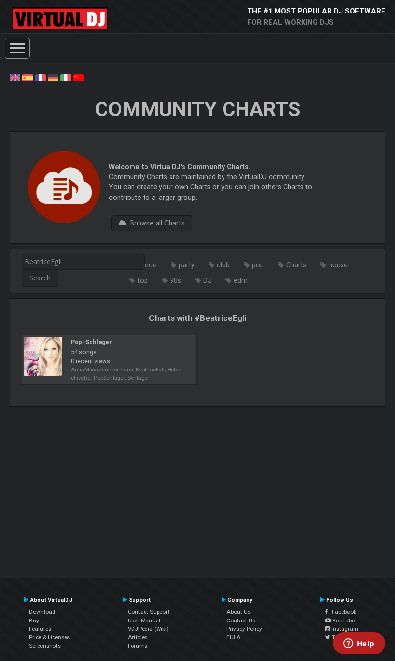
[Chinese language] (78, 77)
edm (241, 280)
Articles (137, 637)
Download (42, 611)
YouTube (343, 620)
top (142, 280)
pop (258, 265)
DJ (207, 280)
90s (175, 280)
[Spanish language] (27, 77)
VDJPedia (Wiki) (148, 628)
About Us (238, 611)
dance (147, 265)
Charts (296, 265)
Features (40, 628)
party (187, 265)
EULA (233, 637)
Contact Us (240, 620)
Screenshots (45, 645)
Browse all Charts (155, 223)
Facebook (342, 611)
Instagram (344, 628)
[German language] (53, 77)
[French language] (40, 77)
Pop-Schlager (91, 341)
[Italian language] (65, 77)
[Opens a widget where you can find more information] (358, 644)
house (338, 265)
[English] (15, 77)
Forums (137, 645)
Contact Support (149, 611)
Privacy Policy (244, 628)
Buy (34, 620)
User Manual (144, 620)
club (223, 265)
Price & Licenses (49, 637)
